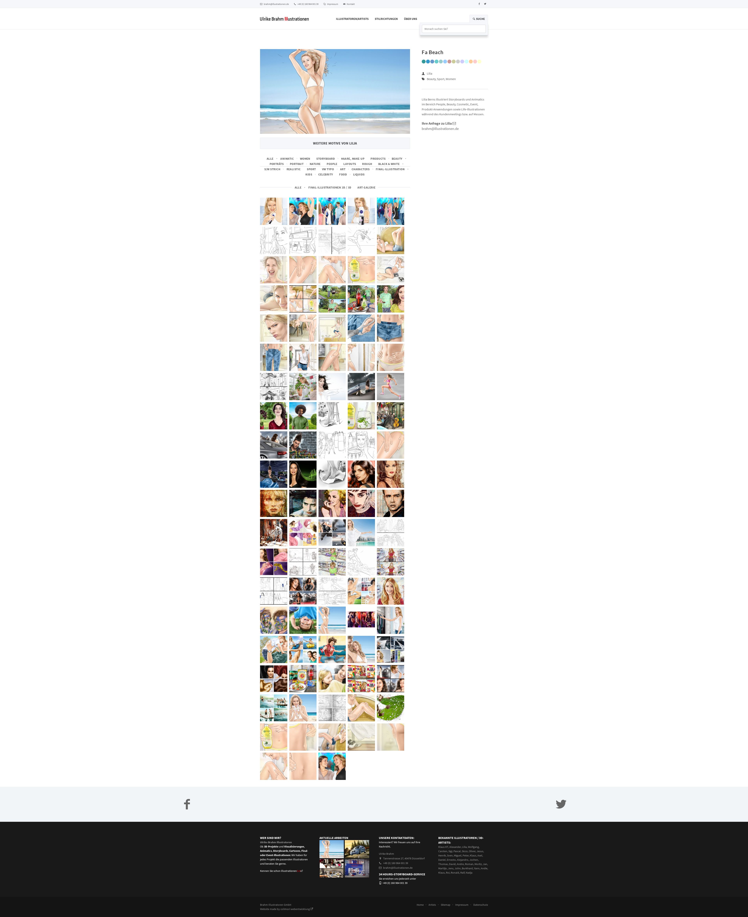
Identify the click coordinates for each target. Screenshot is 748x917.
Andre (460, 864)
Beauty (397, 158)
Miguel (457, 855)
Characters (361, 169)
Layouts (349, 164)
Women (305, 158)
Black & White (389, 164)
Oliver (472, 851)
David (452, 864)
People (332, 164)
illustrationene (291, 871)
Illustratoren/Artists (352, 19)
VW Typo (328, 169)
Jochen (473, 860)
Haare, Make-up (353, 158)
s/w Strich (272, 169)
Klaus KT (443, 847)
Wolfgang (473, 847)
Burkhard (467, 868)
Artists (432, 904)
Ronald (455, 872)
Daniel (442, 860)
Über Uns (410, 19)
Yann (477, 868)
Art (342, 169)
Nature (315, 164)
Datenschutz (480, 904)
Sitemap (445, 904)
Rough (367, 164)
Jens (450, 868)
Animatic (287, 158)
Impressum (332, 4)
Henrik (442, 855)
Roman (469, 864)
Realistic (294, 169)
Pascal (457, 851)
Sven (450, 855)
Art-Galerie (366, 187)
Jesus (480, 851)
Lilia (429, 73)
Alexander (455, 847)
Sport (311, 169)
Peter (466, 855)
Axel (479, 855)
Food (343, 174)
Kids (308, 174)
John (458, 868)
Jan (485, 864)
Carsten (442, 851)
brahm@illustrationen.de (276, 4)
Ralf (462, 872)
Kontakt (350, 4)
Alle (270, 158)
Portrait (297, 164)
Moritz (478, 864)
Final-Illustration (390, 169)
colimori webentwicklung (295, 909)
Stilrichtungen (386, 19)
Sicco (465, 851)
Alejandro (462, 860)
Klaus (473, 855)
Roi (448, 872)
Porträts (277, 164)
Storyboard (325, 158)
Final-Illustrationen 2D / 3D (329, 187)
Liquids (359, 174)
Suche (480, 19)
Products (377, 158)
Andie (484, 868)
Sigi (450, 851)
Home (420, 904)
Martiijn (442, 868)
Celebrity (325, 174)
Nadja (469, 872)
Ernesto (451, 860)
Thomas (443, 864)
